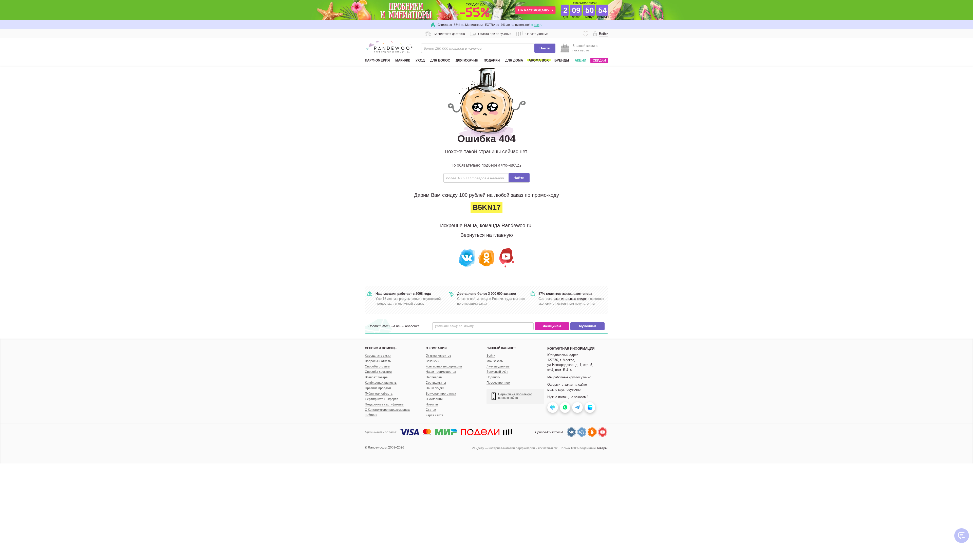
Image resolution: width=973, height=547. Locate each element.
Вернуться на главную (486, 235)
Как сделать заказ (378, 355)
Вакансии (432, 361)
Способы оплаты (377, 366)
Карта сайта (434, 415)
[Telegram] (581, 432)
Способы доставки (378, 372)
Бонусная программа (441, 393)
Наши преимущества (441, 372)
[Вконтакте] (467, 257)
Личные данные (498, 366)
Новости (432, 404)
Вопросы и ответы (378, 361)
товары (602, 448)
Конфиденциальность (381, 382)
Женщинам (552, 326)
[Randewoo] (390, 47)
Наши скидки (435, 388)
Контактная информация (444, 366)
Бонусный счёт (497, 372)
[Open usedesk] (552, 407)
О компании (434, 399)
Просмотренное (498, 382)
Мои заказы (494, 361)
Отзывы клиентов (438, 355)
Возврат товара (376, 377)
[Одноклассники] (486, 257)
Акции (580, 60)
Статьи (431, 410)
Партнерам (434, 377)
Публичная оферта (378, 393)
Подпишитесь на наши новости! (394, 326)
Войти (490, 355)
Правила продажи (378, 388)
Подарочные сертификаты (384, 404)
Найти (544, 48)
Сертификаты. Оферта (381, 399)
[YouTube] (506, 257)
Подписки (493, 377)
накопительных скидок (570, 299)
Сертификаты (436, 382)
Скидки (599, 60)
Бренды (561, 60)
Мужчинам (587, 326)
